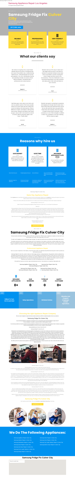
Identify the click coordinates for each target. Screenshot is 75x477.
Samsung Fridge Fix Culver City (37, 232)
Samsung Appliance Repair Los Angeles (27, 3)
